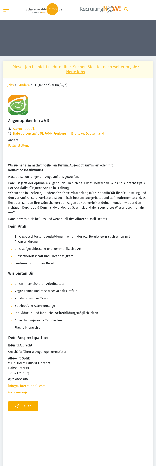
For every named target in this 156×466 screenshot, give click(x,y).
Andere (24, 85)
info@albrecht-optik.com (27, 386)
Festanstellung (18, 145)
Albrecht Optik (24, 129)
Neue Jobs (75, 71)
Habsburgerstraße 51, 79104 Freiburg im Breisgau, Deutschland (58, 133)
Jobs (10, 85)
